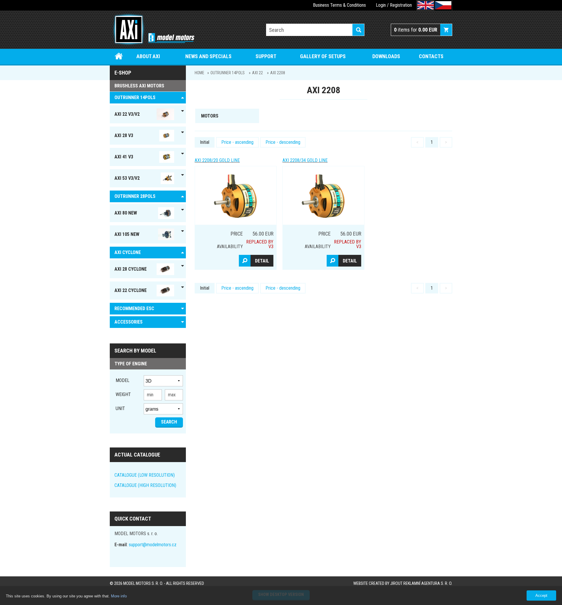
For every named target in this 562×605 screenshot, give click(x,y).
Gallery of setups (323, 56)
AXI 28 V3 (123, 135)
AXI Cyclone (127, 252)
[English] (425, 5)
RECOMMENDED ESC (134, 308)
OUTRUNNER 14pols (227, 72)
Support (266, 56)
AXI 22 (257, 72)
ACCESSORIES (128, 322)
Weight (123, 394)
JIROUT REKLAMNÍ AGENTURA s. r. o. (421, 583)
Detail (262, 261)
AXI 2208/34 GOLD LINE (305, 160)
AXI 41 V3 (123, 157)
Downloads (386, 56)
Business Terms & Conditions (339, 5)
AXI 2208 (277, 72)
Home (119, 56)
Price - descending (282, 142)
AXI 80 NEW (125, 213)
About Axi (148, 56)
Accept (541, 595)
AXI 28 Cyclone (130, 269)
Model (122, 380)
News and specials (208, 56)
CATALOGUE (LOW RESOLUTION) (144, 475)
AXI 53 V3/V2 (127, 178)
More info (119, 596)
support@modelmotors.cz (153, 544)
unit (120, 408)
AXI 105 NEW (126, 234)
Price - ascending (237, 142)
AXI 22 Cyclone (130, 290)
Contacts (431, 56)
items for (415, 30)
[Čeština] (443, 5)
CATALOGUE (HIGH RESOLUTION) (145, 485)
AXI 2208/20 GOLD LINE (217, 160)
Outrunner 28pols (134, 196)
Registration (401, 5)
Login (381, 5)
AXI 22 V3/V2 (127, 114)
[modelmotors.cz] (152, 30)
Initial (204, 142)
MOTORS (209, 116)
